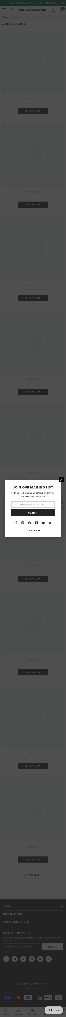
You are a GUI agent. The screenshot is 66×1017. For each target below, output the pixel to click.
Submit (33, 512)
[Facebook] (16, 523)
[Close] (61, 479)
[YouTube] (43, 523)
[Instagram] (23, 523)
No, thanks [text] (34, 530)
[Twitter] (49, 523)
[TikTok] (36, 523)
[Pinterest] (29, 523)
